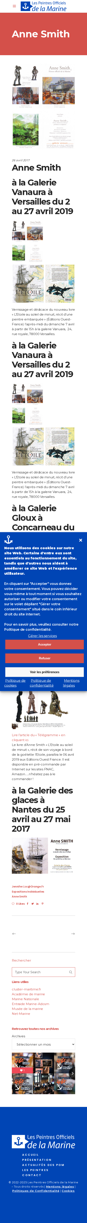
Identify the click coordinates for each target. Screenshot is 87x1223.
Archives (18, 1036)
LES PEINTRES (35, 1170)
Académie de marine (28, 994)
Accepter (44, 644)
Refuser (44, 658)
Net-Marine (21, 1014)
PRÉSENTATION (37, 1160)
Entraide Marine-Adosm (30, 1004)
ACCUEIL (30, 1155)
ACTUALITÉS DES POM (43, 1165)
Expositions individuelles (28, 891)
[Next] (59, 933)
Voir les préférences (44, 672)
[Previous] (28, 933)
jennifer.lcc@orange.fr (28, 886)
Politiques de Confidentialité (35, 1190)
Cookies (68, 1190)
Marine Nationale (25, 999)
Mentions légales (60, 1186)
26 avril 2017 (21, 160)
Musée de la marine (27, 1009)
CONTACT (32, 1175)
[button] (81, 540)
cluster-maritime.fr (26, 989)
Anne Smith (19, 896)
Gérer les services (42, 636)
